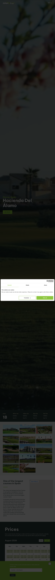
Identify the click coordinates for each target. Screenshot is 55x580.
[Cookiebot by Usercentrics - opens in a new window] (47, 281)
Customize (26, 297)
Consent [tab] (10, 285)
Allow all (45, 297)
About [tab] (45, 285)
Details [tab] (27, 285)
